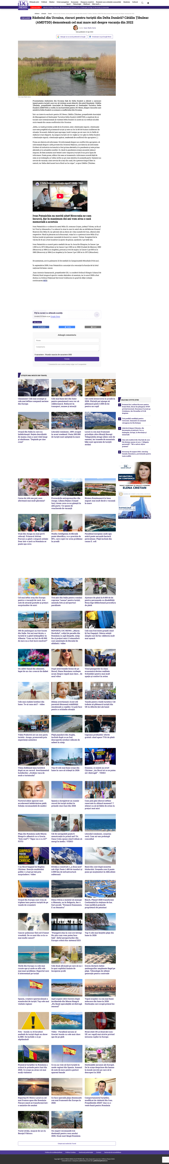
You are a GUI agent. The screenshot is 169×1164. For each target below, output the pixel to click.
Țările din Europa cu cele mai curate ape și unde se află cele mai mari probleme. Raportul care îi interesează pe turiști (33, 969)
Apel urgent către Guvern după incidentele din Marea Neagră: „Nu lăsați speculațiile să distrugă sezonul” (66, 1002)
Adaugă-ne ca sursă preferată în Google (72, 37)
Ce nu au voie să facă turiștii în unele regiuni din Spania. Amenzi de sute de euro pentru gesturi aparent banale (66, 1068)
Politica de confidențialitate (53, 1152)
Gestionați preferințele (86, 1152)
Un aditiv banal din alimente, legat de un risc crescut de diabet (33, 669)
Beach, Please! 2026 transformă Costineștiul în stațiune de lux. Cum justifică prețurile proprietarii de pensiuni (99, 903)
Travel (50, 13)
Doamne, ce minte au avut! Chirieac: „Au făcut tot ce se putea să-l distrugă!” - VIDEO (100, 770)
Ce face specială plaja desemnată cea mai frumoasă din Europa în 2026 (66, 1100)
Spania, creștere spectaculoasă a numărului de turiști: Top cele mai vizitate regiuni (33, 1001)
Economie (74, 2)
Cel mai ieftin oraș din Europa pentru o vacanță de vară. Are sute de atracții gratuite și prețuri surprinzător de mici (33, 601)
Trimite (67, 359)
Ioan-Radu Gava (90, 28)
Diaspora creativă (87, 2)
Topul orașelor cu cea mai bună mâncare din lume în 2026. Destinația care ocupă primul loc (100, 1001)
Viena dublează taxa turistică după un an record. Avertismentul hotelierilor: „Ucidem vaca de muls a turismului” (33, 771)
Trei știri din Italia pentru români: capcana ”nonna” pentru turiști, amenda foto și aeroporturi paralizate (66, 601)
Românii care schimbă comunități (108, 2)
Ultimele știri (34, 2)
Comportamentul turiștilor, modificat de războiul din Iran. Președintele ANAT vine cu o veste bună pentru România (99, 1101)
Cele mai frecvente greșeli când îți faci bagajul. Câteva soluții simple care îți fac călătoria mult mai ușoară (100, 634)
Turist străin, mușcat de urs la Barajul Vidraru (32, 1132)
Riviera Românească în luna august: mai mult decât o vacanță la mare (100, 500)
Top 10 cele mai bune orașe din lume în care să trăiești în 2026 (65, 769)
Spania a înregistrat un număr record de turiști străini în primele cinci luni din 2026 (65, 803)
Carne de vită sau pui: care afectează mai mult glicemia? (31, 499)
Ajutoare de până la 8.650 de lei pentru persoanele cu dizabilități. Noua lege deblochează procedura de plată (100, 601)
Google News (55, 316)
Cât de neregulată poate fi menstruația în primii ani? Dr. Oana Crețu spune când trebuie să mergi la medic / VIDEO (66, 837)
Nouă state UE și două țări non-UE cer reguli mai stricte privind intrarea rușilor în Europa (100, 1034)
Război (51, 2)
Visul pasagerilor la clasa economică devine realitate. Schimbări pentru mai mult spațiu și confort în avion (97, 672)
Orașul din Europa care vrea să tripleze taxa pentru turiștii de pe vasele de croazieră (33, 902)
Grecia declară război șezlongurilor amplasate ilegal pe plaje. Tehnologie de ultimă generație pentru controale (100, 969)
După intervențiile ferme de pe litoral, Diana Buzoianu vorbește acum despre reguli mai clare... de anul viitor (66, 672)
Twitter (68, 327)
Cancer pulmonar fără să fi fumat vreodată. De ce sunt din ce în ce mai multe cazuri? (33, 935)
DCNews (23, 5)
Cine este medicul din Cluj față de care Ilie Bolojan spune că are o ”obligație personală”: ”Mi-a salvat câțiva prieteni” (136, 443)
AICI (45, 280)
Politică (44, 2)
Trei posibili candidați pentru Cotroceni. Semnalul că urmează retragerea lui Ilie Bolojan (134, 420)
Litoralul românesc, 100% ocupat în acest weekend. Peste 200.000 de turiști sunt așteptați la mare (66, 434)
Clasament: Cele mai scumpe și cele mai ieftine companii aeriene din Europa (33, 401)
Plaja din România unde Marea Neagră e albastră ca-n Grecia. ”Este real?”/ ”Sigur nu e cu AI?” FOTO (32, 837)
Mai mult (96, 4)
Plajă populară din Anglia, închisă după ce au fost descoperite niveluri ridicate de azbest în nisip (65, 738)
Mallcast (86, 4)
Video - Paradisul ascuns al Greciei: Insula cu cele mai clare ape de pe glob (65, 1034)
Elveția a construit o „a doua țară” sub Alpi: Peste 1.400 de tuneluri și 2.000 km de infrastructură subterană (66, 870)
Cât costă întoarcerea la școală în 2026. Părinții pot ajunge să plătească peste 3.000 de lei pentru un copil (100, 402)
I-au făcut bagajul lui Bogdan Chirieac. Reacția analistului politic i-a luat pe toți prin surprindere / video (31, 870)
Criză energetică (63, 2)
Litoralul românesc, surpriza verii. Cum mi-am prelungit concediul (98, 836)
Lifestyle (43, 13)
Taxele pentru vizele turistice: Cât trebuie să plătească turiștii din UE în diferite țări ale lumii (100, 704)
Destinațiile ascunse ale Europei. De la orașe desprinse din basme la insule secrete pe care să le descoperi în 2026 (99, 1068)
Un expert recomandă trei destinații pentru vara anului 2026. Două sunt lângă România (65, 1133)
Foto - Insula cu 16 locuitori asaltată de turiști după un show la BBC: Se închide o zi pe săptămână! (33, 1035)
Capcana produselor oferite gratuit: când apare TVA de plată (100, 735)
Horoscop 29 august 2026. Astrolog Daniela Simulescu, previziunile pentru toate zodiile (136, 454)
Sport (69, 4)
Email (94, 327)
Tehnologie (77, 4)
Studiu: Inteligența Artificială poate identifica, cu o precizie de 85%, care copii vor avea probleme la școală (66, 537)
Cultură (135, 2)
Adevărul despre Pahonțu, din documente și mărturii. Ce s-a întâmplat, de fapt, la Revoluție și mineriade (76, 7)
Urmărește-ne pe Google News (101, 37)
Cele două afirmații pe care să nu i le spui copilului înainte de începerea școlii (66, 968)
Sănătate (126, 2)
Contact (98, 1152)
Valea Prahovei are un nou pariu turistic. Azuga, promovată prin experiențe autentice (33, 737)
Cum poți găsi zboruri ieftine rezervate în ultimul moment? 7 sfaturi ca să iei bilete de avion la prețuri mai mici (100, 804)
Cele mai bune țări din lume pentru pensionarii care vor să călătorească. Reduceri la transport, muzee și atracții (65, 402)
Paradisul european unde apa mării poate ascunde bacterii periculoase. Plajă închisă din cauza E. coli (98, 537)
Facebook (42, 327)
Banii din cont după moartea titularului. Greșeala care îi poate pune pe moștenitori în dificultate (100, 869)
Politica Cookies (70, 1152)
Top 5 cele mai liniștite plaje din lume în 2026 (99, 934)
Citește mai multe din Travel (67, 1143)
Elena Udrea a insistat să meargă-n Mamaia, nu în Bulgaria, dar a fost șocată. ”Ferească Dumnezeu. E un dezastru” (66, 903)
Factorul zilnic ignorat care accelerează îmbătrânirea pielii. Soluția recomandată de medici (32, 803)
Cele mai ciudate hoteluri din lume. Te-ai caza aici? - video (31, 703)
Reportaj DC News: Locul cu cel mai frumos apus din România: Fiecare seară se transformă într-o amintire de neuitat (33, 1101)
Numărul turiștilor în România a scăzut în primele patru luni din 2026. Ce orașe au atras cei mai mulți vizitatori (33, 1068)
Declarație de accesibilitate (112, 1152)
